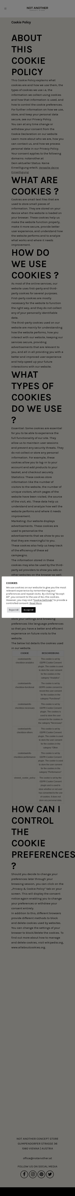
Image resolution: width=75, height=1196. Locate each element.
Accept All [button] (28, 610)
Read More (35, 603)
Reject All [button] (13, 610)
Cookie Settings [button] (43, 600)
